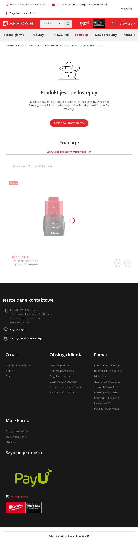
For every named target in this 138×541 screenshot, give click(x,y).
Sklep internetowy (68, 536)
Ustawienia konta (16, 436)
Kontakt (10, 370)
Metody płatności (60, 365)
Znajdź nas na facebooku (23, 13)
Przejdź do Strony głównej (69, 123)
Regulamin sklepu (60, 376)
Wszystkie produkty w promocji (66, 151)
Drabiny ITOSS (51, 45)
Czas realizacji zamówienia (66, 387)
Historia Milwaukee (106, 392)
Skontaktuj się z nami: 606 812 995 (28, 4)
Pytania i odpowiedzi (106, 408)
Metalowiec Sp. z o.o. (16, 45)
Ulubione (11, 442)
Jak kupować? (102, 403)
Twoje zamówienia (17, 431)
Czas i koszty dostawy (63, 381)
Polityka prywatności (62, 370)
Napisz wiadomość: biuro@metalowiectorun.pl (82, 4)
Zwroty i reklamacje (62, 392)
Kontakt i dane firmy (18, 365)
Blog (8, 376)
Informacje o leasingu (107, 365)
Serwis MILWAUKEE (106, 387)
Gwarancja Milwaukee (107, 381)
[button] (68, 24)
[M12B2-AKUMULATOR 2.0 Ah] (54, 216)
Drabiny (35, 45)
